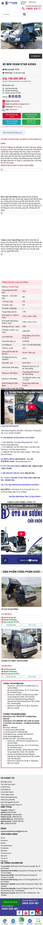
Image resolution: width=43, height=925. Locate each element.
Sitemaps (4, 861)
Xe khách (4, 851)
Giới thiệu (23, 2)
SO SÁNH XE (35, 56)
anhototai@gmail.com (23, 461)
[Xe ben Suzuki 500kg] (21, 601)
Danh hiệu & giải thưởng (9, 797)
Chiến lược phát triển (8, 800)
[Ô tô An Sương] (11, 3)
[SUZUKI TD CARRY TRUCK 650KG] (21, 653)
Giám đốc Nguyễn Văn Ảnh (10, 802)
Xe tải (3, 838)
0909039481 (13, 109)
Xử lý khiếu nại (6, 789)
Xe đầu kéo (4, 848)
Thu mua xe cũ (6, 853)
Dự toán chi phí (31, 115)
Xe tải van (4, 840)
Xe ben (3, 843)
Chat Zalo (13, 923)
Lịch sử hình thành (7, 792)
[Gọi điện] (21, 920)
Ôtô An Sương (17, 107)
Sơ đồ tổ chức (5, 787)
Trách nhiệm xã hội (7, 794)
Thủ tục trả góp (12, 122)
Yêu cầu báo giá (12, 115)
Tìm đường (5, 923)
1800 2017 (33, 8)
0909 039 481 (15, 101)
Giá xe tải (4, 856)
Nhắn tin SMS (38, 923)
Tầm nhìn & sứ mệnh (8, 784)
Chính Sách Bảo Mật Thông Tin (11, 805)
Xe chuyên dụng (6, 845)
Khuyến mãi (31, 122)
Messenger (30, 923)
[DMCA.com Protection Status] (38, 913)
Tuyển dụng (32, 2)
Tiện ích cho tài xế (10, 902)
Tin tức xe (4, 858)
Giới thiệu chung (6, 782)
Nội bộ (23, 4)
